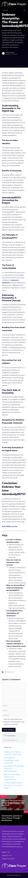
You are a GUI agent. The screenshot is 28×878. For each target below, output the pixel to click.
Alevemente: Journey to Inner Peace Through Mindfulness (12, 818)
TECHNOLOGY (9, 672)
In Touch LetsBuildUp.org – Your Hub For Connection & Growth (13, 785)
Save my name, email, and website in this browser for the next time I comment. (14, 721)
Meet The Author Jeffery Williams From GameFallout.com (12, 776)
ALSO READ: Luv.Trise (10, 526)
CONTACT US (6, 855)
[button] (24, 10)
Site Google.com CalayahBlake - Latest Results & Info (11, 760)
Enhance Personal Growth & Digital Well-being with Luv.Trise (13, 802)
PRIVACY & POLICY (8, 859)
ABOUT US (6, 852)
